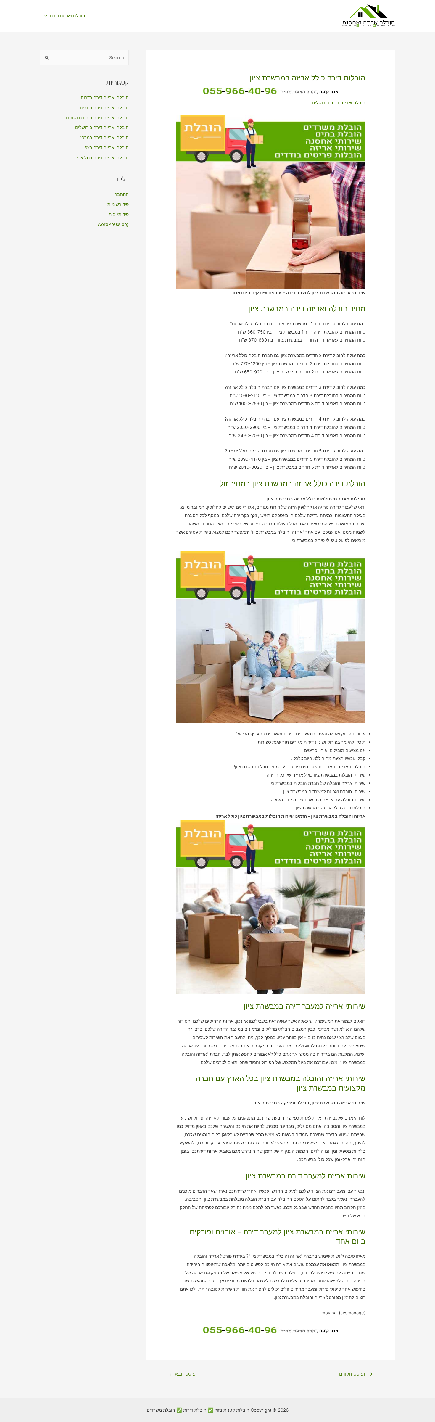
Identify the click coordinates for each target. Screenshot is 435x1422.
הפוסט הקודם (356, 1374)
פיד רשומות (118, 204)
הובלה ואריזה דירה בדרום (105, 97)
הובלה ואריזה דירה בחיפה (104, 107)
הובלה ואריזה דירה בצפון (105, 147)
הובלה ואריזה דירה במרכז (104, 137)
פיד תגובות (119, 214)
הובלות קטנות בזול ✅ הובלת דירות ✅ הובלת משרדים (368, 25)
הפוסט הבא (184, 1374)
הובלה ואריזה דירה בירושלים (338, 102)
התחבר (122, 194)
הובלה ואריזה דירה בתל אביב (101, 157)
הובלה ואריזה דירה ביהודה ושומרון (97, 117)
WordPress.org (113, 224)
